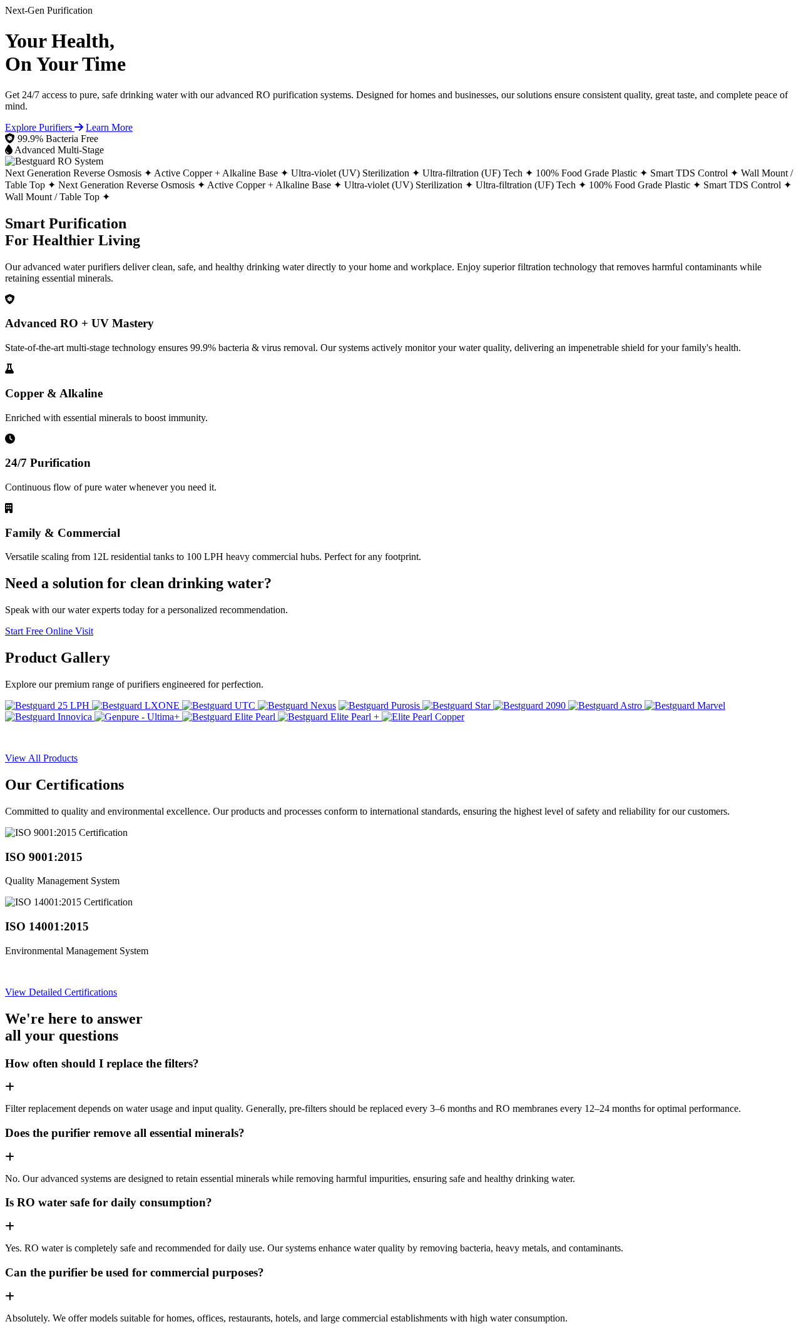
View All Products (41, 758)
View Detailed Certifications (61, 992)
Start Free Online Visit (49, 631)
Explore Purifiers (39, 127)
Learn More (109, 127)
